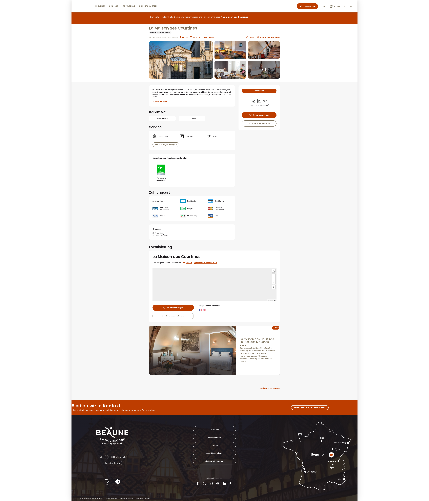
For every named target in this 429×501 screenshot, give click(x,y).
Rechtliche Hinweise (126, 498)
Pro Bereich (214, 429)
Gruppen (214, 445)
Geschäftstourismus (214, 453)
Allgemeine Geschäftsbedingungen (91, 498)
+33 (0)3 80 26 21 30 (112, 457)
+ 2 (264, 69)
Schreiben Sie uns (112, 463)
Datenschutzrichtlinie (142, 498)
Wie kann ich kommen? (214, 461)
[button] (352, 6)
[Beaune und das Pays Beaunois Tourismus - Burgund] (83, 6)
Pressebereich (214, 437)
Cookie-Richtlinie (111, 498)
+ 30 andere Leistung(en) (259, 105)
